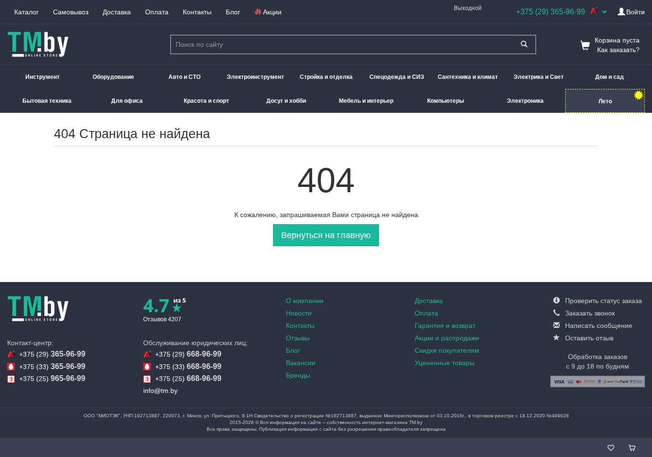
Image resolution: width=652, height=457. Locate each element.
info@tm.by (160, 390)
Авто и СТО (184, 77)
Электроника (525, 101)
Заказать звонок (589, 313)
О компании (305, 301)
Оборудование (113, 77)
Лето (605, 101)
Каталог (26, 12)
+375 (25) (52, 378)
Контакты (197, 12)
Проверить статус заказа (602, 301)
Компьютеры (445, 101)
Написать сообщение (597, 325)
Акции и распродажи (447, 338)
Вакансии (300, 363)
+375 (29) (52, 354)
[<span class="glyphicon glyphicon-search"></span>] (524, 44)
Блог (233, 12)
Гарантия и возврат (445, 325)
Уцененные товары (444, 363)
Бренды (298, 375)
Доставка (117, 12)
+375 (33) (52, 366)
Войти (635, 12)
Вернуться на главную (326, 235)
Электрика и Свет (539, 77)
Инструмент (42, 77)
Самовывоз (70, 12)
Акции (271, 12)
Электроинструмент (255, 77)
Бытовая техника (47, 101)
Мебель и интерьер (366, 101)
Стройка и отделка (326, 77)
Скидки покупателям (447, 350)
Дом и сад (609, 77)
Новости (299, 313)
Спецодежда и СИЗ (396, 77)
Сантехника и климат (468, 77)
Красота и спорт (206, 101)
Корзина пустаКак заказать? (617, 45)
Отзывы (298, 338)
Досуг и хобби (286, 101)
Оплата (156, 12)
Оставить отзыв (588, 338)
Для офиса (127, 101)
